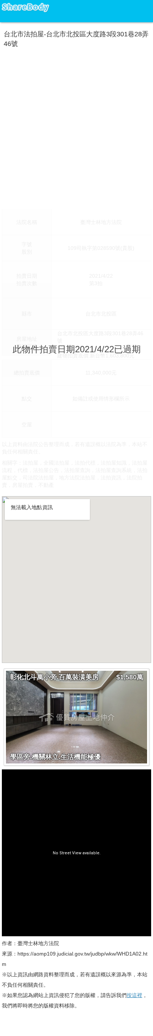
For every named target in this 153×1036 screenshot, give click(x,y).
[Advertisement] (76, 126)
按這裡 (134, 995)
